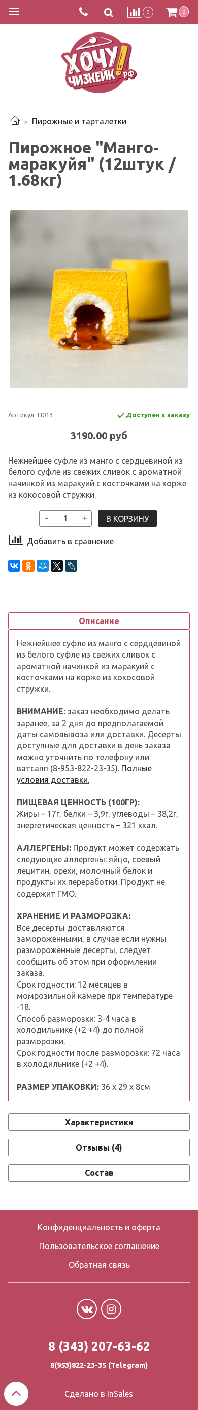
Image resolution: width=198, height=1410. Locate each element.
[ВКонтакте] (14, 566)
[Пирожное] (99, 299)
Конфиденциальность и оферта (99, 1227)
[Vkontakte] (87, 1309)
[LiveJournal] (71, 566)
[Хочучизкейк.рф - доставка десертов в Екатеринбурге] (99, 60)
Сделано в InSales (98, 1394)
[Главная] (15, 121)
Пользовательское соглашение (99, 1246)
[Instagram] (111, 1309)
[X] (57, 566)
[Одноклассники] (28, 566)
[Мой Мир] (43, 566)
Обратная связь (99, 1264)
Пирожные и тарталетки (79, 121)
